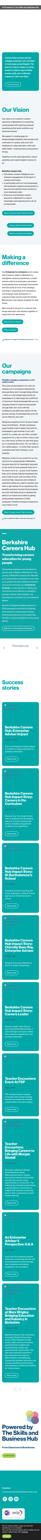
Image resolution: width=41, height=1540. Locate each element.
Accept (6, 1536)
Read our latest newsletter (20, 233)
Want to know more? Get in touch (18, 213)
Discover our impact (12, 322)
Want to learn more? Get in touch (18, 512)
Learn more (9, 1455)
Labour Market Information (20, 225)
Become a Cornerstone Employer (18, 628)
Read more (11, 759)
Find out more (13, 84)
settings (25, 1532)
